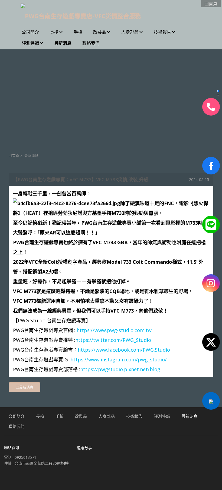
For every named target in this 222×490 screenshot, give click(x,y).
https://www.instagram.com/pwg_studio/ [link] (118, 359)
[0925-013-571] (211, 107)
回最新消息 (24, 387)
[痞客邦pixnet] (211, 401)
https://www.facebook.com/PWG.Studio (124, 349)
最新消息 (31, 155)
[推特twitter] (211, 342)
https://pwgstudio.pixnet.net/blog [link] (120, 369)
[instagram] (211, 283)
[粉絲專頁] (211, 165)
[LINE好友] (211, 224)
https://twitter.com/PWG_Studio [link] (113, 340)
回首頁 (14, 155)
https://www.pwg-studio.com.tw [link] (114, 330)
